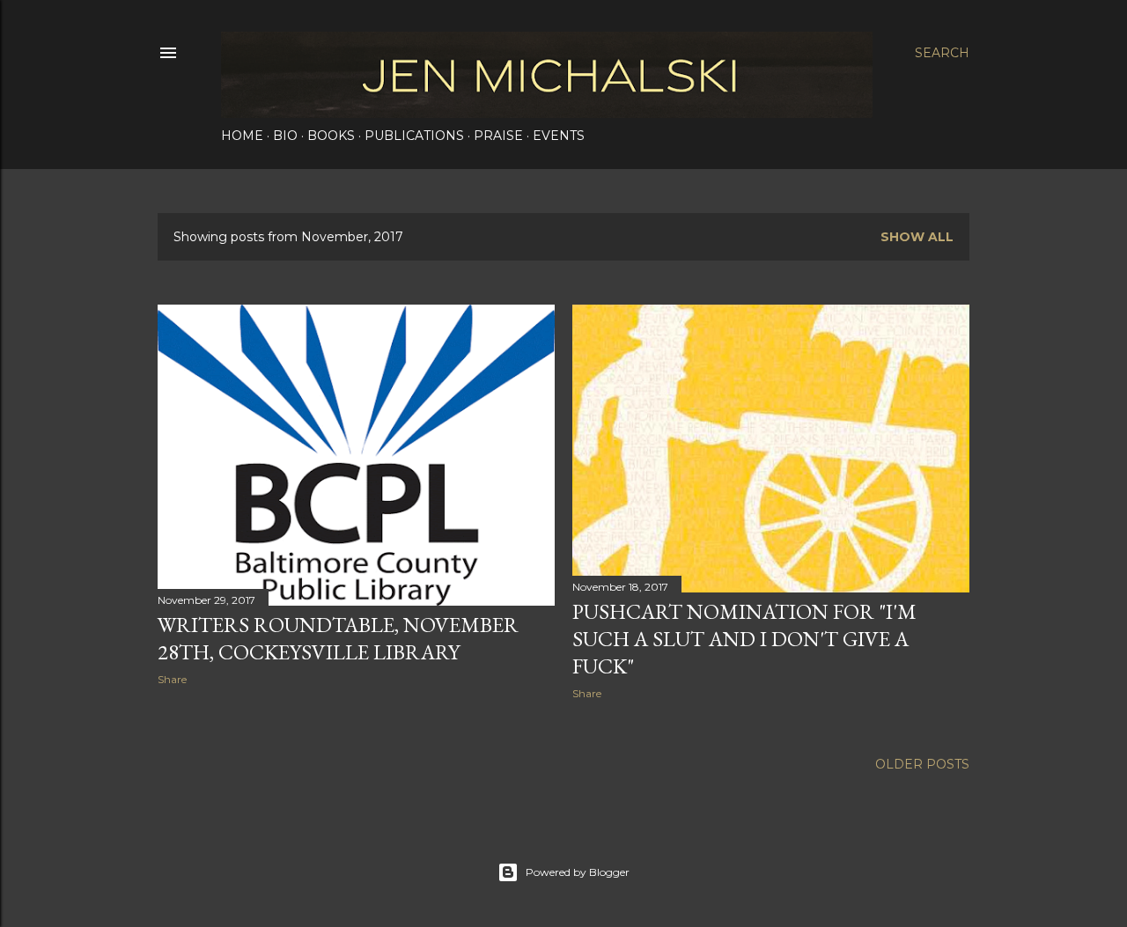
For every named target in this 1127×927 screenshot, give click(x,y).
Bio (285, 135)
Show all (917, 237)
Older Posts (922, 764)
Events (559, 135)
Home (242, 135)
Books (331, 135)
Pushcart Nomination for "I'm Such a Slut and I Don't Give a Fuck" (744, 639)
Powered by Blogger (578, 872)
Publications (414, 135)
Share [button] (172, 679)
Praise (498, 135)
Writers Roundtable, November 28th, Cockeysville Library (338, 638)
